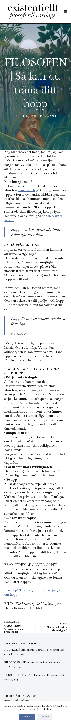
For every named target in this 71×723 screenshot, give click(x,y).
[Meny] (65, 11)
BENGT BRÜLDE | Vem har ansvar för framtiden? (34, 675)
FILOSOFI (48, 116)
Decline (44, 716)
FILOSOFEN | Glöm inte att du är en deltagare (32, 662)
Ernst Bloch (26, 190)
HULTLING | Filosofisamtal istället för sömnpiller (34, 649)
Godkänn (27, 716)
